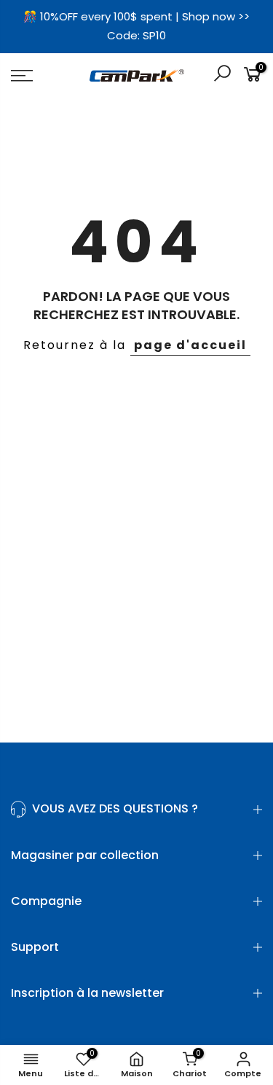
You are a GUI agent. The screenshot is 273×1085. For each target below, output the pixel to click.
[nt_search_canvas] (222, 75)
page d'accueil (190, 345)
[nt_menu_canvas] (38, 76)
